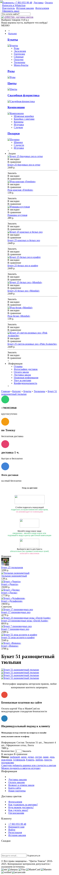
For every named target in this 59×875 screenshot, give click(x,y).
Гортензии (19, 54)
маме (45, 757)
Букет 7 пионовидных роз (15, 629)
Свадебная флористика (23, 95)
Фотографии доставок (26, 369)
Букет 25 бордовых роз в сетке (24, 164)
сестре (38, 757)
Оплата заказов (16, 782)
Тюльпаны (19, 62)
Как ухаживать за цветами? (23, 804)
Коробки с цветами (24, 119)
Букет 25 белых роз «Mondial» (24, 290)
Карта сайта (14, 788)
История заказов (17, 835)
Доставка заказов (17, 779)
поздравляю (7, 762)
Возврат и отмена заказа (21, 785)
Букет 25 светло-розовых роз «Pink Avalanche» (32, 344)
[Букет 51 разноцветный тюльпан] (20, 669)
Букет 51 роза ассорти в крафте (18, 637)
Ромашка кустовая (17, 215)
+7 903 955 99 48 (17, 824)
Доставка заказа (22, 374)
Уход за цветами (22, 380)
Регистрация (15, 832)
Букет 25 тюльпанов (12, 567)
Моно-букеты (21, 65)
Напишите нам (16, 827)
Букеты (13, 39)
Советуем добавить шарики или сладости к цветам (28, 765)
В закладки (7, 754)
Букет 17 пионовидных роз (15, 612)
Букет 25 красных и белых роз (24, 240)
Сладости (19, 145)
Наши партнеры (17, 790)
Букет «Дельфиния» (12, 601)
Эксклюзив (20, 51)
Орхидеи (18, 59)
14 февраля (19, 759)
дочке (31, 757)
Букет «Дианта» (9, 584)
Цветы (12, 83)
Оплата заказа (21, 372)
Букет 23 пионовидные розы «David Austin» (24, 620)
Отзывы (18, 366)
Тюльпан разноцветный (14, 576)
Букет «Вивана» (10, 646)
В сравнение (20, 754)
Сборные (19, 56)
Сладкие (18, 127)
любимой (15, 757)
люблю (39, 759)
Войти (11, 829)
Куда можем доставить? (21, 807)
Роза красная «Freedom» (20, 190)
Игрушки (19, 124)
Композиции (16, 107)
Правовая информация (26, 377)
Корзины (18, 121)
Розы (16, 48)
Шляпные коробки (24, 116)
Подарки (14, 133)
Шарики (18, 142)
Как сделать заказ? (18, 810)
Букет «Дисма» (9, 592)
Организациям (16, 813)
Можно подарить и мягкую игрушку (21, 768)
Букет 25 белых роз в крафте (23, 265)
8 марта (30, 759)
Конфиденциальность (25, 383)
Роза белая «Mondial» (19, 316)
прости (48, 759)
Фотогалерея (15, 801)
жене (23, 757)
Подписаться (33, 855)
